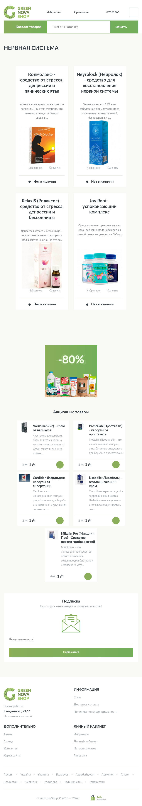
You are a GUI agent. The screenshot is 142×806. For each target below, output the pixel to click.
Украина (43, 774)
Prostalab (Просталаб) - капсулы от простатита (105, 430)
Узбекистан (97, 781)
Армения (108, 774)
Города (8, 741)
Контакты (10, 748)
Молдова (51, 781)
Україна (26, 774)
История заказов (85, 748)
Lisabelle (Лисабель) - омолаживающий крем (105, 482)
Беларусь (62, 774)
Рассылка (80, 755)
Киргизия (31, 781)
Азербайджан (85, 774)
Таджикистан (73, 781)
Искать (121, 27)
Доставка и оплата (86, 704)
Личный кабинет (85, 741)
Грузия (125, 774)
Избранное (81, 734)
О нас (78, 697)
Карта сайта (12, 755)
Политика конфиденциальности (95, 711)
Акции (8, 734)
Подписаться (71, 652)
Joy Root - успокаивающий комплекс (99, 206)
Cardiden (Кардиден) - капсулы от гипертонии (50, 482)
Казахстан (11, 781)
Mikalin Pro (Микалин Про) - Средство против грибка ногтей (78, 538)
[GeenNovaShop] (18, 12)
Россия (8, 774)
